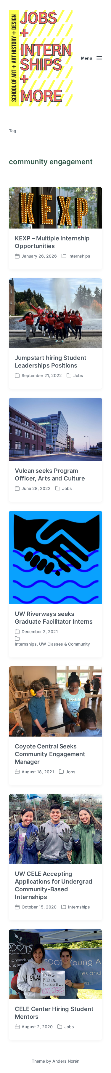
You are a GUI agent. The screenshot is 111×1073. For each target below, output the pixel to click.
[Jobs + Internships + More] (41, 58)
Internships (79, 255)
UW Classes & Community (64, 643)
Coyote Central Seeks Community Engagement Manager (50, 754)
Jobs (78, 375)
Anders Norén (65, 1061)
